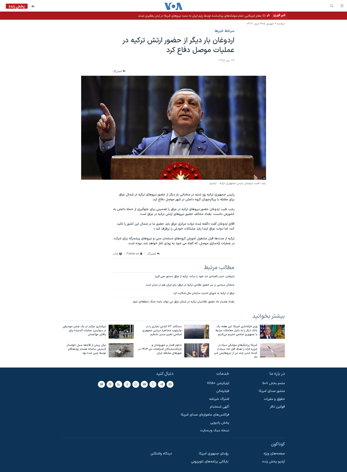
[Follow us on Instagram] (135, 384)
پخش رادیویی (219, 422)
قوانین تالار (277, 406)
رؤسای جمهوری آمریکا (213, 453)
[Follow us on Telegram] (161, 384)
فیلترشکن (222, 391)
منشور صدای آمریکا (272, 391)
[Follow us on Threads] (127, 384)
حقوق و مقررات (274, 398)
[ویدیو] (33, 6)
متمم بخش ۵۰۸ (273, 383)
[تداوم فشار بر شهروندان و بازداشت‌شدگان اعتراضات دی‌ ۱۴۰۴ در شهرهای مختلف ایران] (196, 350)
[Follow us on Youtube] (144, 384)
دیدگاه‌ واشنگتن (161, 453)
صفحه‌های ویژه (274, 453)
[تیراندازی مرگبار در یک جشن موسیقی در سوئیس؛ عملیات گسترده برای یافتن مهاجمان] (121, 332)
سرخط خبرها (224, 31)
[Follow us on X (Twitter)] (152, 384)
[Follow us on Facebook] (170, 384)
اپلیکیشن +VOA (218, 383)
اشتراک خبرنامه (219, 398)
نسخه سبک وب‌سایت (214, 430)
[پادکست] (110, 384)
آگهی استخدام (219, 406)
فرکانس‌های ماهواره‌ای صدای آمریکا (205, 414)
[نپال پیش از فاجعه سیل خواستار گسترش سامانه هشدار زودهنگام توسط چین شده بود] (121, 350)
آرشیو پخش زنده (273, 461)
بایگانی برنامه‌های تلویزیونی (209, 461)
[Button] (119, 71)
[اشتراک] (101, 384)
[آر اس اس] (118, 384)
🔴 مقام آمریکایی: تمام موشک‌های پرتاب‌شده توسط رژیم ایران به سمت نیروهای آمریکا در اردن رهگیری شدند (202, 16)
